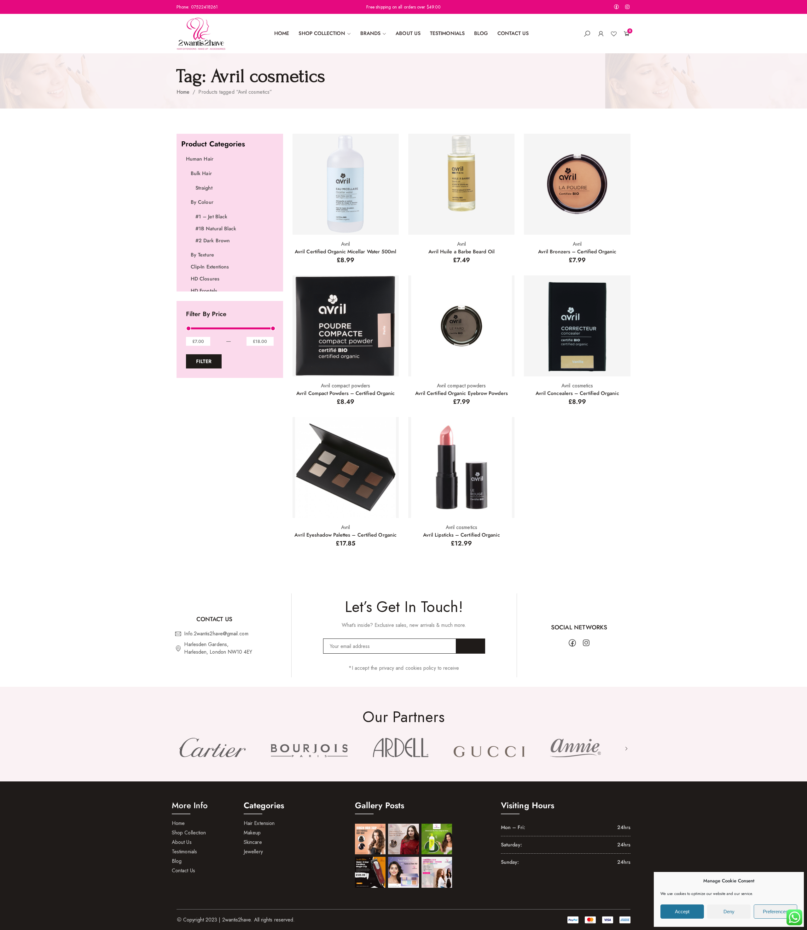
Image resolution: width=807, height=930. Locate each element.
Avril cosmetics (577, 385)
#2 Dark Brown (212, 240)
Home (183, 92)
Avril (345, 244)
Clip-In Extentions (210, 266)
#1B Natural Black (215, 228)
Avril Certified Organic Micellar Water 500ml (346, 251)
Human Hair (199, 158)
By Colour (202, 202)
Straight (203, 187)
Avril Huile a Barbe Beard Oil (461, 251)
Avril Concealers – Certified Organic (577, 393)
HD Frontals (204, 290)
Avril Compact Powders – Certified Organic (345, 393)
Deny (728, 911)
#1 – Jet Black (211, 216)
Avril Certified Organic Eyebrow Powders (461, 393)
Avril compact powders (345, 385)
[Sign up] (470, 646)
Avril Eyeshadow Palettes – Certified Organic (345, 535)
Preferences (775, 911)
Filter (204, 361)
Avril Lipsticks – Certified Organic (461, 535)
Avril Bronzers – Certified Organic (577, 251)
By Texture (202, 254)
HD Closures (205, 278)
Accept (682, 911)
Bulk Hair (201, 173)
